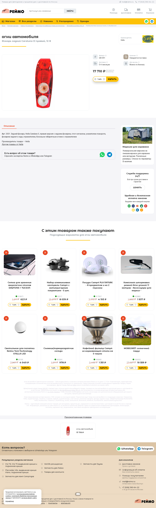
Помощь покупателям (134, 477)
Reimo (13, 11)
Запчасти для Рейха (53, 468)
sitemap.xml (65, 503)
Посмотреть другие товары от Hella (136, 39)
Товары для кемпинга (54, 472)
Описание (9, 126)
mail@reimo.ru (128, 2)
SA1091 (45, 388)
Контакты (52, 503)
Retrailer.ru (78, 494)
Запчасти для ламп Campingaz (19, 476)
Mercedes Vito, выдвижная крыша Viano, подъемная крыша (20, 471)
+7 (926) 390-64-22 (146, 2)
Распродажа (65, 21)
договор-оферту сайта (29, 498)
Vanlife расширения (53, 464)
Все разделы (28, 21)
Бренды (84, 21)
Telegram (152, 21)
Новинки (48, 21)
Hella (74, 385)
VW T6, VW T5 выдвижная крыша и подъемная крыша (21, 465)
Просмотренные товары (78, 417)
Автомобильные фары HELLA (70, 390)
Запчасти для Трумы (93, 464)
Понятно (9, 501)
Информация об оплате (133, 471)
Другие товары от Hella (12, 144)
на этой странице (54, 392)
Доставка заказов (131, 465)
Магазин (10, 21)
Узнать (137, 187)
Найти (70, 11)
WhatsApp (146, 21)
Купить (112, 79)
